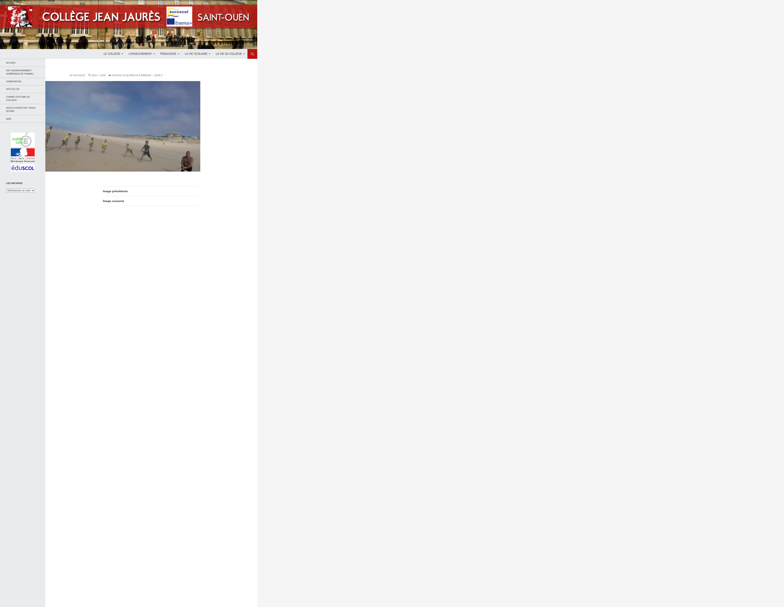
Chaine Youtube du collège (18, 99)
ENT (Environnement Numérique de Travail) (20, 72)
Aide (8, 119)
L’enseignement (140, 53)
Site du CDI (12, 89)
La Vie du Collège (229, 53)
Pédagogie (168, 53)
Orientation (13, 81)
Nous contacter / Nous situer (21, 110)
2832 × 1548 (98, 75)
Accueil (11, 62)
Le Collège (112, 53)
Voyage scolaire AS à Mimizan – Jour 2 (137, 75)
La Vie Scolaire (196, 53)
